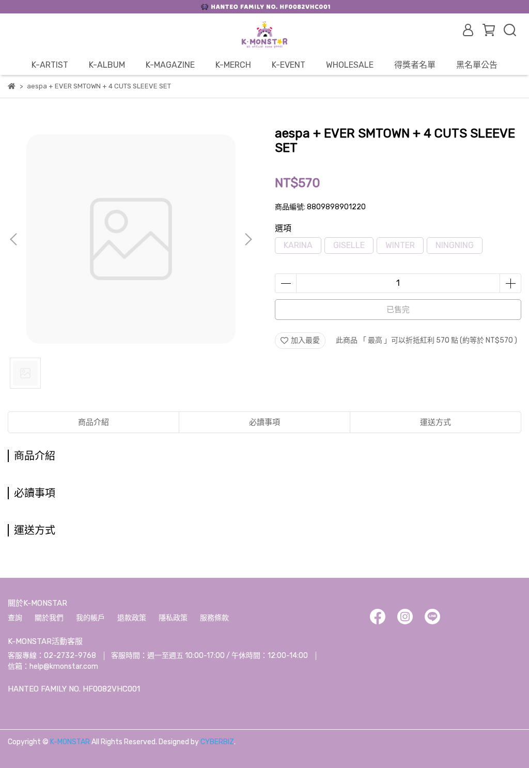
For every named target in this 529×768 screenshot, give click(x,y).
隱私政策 (173, 617)
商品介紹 (93, 422)
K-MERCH (233, 65)
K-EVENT (288, 65)
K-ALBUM (107, 65)
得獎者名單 (414, 65)
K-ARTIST (50, 65)
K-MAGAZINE (170, 65)
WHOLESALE (350, 65)
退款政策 (131, 617)
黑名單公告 (476, 65)
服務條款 (214, 617)
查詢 (15, 617)
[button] (248, 239)
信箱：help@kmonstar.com (53, 666)
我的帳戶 (90, 617)
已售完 (398, 309)
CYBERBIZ (217, 742)
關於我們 (49, 617)
